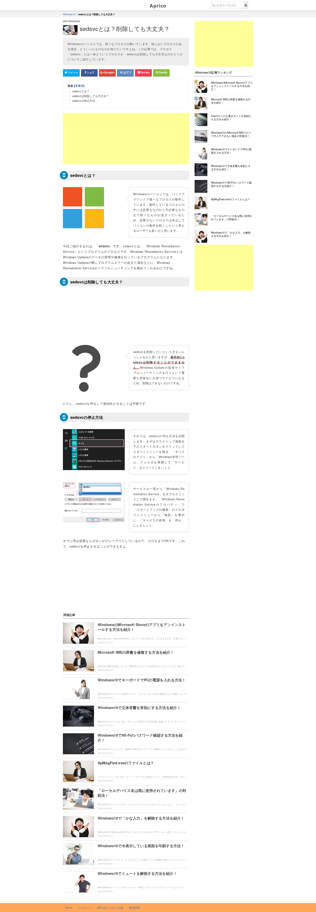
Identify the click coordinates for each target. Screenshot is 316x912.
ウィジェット (84, 907)
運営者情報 (134, 907)
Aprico (158, 5)
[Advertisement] (126, 138)
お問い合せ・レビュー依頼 (110, 907)
